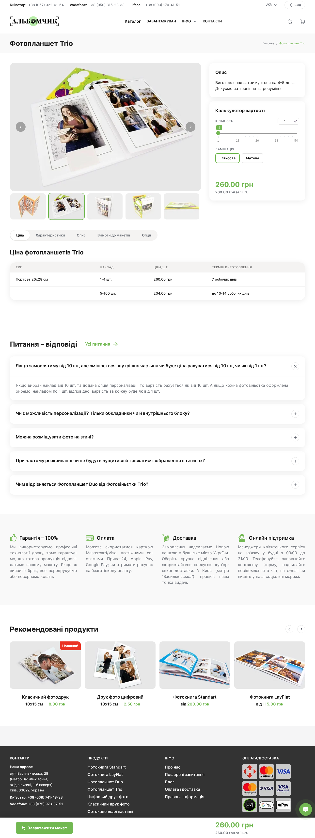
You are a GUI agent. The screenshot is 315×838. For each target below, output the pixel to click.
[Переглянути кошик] (302, 21)
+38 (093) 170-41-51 (162, 5)
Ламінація (224, 149)
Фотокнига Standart (106, 767)
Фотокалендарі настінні (110, 811)
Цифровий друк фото (107, 796)
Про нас (172, 767)
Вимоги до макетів (113, 235)
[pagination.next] (190, 127)
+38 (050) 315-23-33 (107, 5)
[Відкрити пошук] (289, 21)
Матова (252, 158)
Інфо (169, 758)
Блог (169, 781)
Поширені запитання (185, 774)
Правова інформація (184, 796)
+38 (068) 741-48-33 (45, 797)
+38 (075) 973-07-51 (45, 804)
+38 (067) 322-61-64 (46, 5)
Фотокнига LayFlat (105, 774)
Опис (81, 235)
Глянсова (228, 158)
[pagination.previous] (21, 127)
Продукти (97, 758)
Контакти (212, 21)
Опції (146, 235)
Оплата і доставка (182, 789)
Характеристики (50, 235)
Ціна (20, 235)
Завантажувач (161, 21)
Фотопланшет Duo (105, 781)
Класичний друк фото (108, 804)
